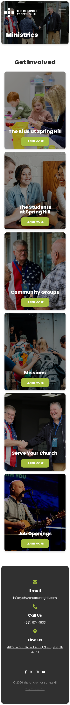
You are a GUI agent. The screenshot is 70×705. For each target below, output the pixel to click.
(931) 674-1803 (35, 622)
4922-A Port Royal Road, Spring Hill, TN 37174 (35, 649)
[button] (62, 11)
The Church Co (35, 689)
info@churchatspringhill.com (35, 598)
